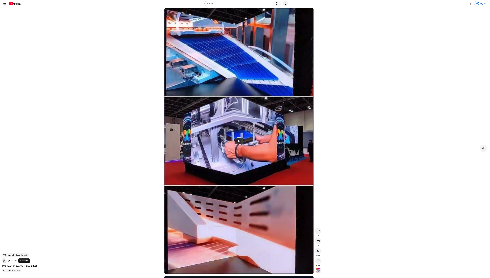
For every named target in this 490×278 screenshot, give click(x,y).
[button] (4, 260)
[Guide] (4, 3)
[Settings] (470, 3)
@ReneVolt (12, 261)
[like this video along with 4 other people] (318, 231)
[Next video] (483, 148)
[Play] (239, 141)
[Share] (318, 251)
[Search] (277, 3)
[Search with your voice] (285, 3)
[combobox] (239, 3)
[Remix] (318, 261)
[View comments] (318, 241)
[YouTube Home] (15, 3)
